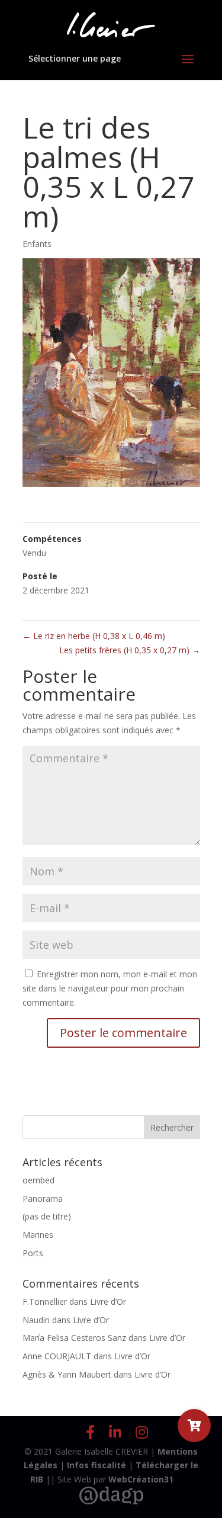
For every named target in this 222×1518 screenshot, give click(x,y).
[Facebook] (90, 1432)
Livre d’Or (108, 1301)
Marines (37, 1234)
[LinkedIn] (115, 1432)
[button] (194, 1425)
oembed (38, 1180)
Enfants (37, 243)
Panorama (42, 1198)
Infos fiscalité (96, 1465)
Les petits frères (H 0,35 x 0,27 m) (129, 650)
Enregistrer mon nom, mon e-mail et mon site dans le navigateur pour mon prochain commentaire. (109, 988)
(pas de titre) (46, 1216)
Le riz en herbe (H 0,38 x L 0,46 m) (93, 635)
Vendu (34, 553)
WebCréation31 (140, 1479)
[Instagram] (142, 1432)
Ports (32, 1253)
